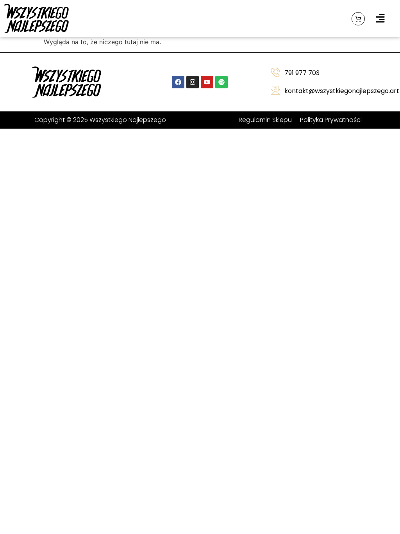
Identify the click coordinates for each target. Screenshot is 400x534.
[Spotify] (221, 82)
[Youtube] (207, 82)
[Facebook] (178, 82)
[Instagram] (192, 82)
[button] (380, 18)
